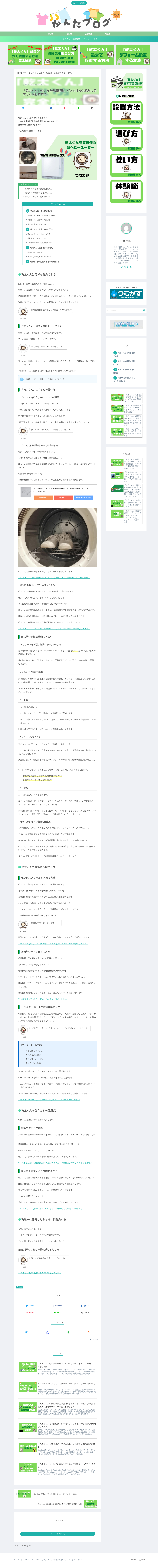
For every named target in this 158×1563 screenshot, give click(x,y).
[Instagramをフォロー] (47, 1332)
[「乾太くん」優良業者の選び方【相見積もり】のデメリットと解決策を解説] (61, 55)
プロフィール (29, 1560)
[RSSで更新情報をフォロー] (89, 1332)
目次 (57, 204)
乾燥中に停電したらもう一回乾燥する (45, 262)
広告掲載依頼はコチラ (59, 1560)
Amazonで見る (43, 497)
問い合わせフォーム (42, 1560)
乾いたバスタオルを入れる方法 (39, 234)
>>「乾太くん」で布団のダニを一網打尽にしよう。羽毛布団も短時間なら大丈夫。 (54, 629)
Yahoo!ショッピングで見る (83, 497)
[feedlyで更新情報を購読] (68, 1332)
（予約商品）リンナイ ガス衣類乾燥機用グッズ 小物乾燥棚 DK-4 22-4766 (61, 488)
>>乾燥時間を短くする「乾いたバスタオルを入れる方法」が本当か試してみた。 (53, 944)
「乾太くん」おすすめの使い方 (39, 220)
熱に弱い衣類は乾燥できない (38, 224)
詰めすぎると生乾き (35, 252)
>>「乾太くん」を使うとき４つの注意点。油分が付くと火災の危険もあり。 (51, 1208)
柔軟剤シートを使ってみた (37, 238)
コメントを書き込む (58, 1534)
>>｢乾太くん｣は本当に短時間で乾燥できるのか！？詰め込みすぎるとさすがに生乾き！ (56, 1163)
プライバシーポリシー (76, 1560)
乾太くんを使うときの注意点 (41, 248)
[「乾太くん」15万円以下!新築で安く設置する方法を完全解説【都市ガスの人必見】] (25, 55)
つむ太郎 (126, 241)
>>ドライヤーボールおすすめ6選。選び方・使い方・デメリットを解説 (49, 1100)
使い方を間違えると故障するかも (40, 257)
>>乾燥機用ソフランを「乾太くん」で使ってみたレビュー (43, 999)
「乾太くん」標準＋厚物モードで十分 (41, 215)
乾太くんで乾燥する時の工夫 (41, 229)
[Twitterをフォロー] (26, 1332)
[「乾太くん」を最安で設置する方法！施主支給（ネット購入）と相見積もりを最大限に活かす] (97, 55)
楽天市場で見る (63, 497)
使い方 (21, 1287)
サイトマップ (17, 1560)
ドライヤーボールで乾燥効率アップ (40, 243)
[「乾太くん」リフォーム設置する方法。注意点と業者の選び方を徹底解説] (133, 55)
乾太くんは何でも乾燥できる (41, 211)
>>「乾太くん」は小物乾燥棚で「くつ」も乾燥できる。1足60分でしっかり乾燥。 (54, 578)
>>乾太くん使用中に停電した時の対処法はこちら (39, 1273)
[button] (144, 310)
